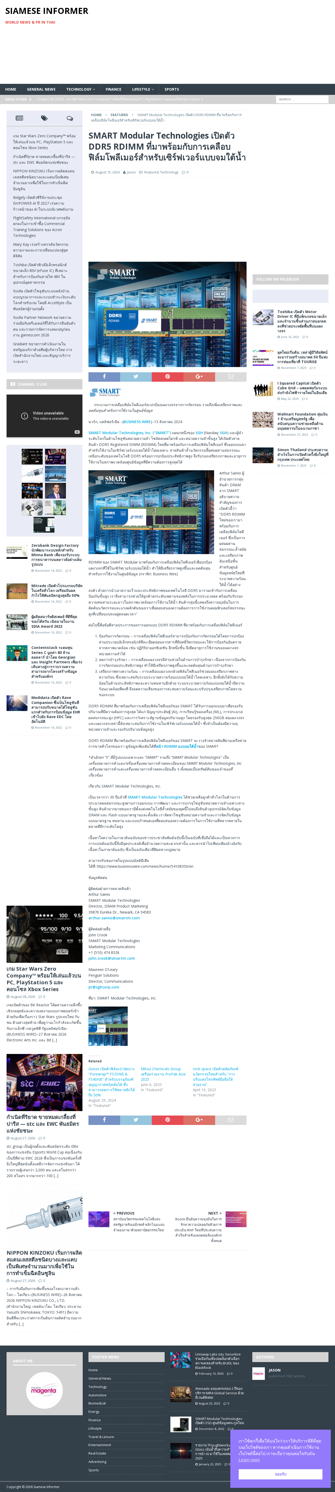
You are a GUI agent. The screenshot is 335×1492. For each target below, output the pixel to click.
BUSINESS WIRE (137, 421)
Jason (131, 172)
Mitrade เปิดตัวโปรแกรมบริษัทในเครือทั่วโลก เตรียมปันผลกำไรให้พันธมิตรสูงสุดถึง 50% (56, 590)
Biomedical (97, 1403)
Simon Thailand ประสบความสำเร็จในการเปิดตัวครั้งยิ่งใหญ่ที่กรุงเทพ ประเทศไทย (302, 454)
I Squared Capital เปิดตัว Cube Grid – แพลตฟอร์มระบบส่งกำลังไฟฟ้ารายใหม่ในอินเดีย (302, 388)
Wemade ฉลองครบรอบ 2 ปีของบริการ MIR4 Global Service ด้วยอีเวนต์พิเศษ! (219, 1393)
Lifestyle (141, 89)
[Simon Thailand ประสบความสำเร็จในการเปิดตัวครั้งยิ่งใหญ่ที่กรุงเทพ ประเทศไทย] (263, 460)
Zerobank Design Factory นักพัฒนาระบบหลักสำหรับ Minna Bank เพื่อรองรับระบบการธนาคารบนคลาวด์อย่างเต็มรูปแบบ (56, 555)
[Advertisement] (222, 42)
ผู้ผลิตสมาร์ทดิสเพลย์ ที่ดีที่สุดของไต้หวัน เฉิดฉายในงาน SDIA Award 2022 (54, 621)
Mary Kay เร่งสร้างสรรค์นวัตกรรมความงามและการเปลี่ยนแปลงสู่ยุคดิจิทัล (40, 250)
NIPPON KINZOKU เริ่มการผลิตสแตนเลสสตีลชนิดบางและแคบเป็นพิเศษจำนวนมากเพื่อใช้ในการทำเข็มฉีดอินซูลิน (44, 1263)
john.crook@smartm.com (111, 958)
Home (10, 89)
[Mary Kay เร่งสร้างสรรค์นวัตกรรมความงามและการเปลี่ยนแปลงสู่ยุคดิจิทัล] (55, 491)
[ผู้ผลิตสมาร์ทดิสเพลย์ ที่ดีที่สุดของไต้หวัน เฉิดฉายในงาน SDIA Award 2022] (17, 627)
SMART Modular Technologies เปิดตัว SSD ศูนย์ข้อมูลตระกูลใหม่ (219, 1420)
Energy (93, 1411)
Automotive (97, 1395)
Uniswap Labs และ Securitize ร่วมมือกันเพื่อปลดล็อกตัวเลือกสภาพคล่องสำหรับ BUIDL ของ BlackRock (218, 1361)
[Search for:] (302, 99)
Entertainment (99, 1444)
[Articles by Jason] (258, 1377)
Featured (151, 172)
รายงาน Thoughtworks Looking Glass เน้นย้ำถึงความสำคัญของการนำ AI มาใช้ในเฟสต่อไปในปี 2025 (219, 1452)
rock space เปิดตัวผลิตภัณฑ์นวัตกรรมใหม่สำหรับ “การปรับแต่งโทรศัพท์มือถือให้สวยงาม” (215, 1076)
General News (41, 89)
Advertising (97, 1461)
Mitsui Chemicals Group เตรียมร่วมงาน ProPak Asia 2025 (163, 1074)
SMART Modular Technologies (155, 797)
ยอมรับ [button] (280, 1474)
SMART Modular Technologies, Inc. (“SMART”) (129, 432)
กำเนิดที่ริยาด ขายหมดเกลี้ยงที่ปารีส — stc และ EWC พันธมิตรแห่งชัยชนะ (43, 1123)
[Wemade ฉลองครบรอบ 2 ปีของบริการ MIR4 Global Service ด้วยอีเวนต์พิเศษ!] (180, 1399)
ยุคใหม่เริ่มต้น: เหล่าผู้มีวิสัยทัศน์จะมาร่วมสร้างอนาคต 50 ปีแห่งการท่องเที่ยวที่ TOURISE (302, 357)
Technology (78, 89)
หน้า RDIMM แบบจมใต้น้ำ (177, 746)
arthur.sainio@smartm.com (114, 917)
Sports (172, 89)
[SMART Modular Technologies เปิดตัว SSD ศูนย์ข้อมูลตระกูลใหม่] (180, 1429)
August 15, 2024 (107, 172)
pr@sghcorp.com (103, 987)
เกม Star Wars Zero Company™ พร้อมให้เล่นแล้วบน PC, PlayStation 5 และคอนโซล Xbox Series (44, 141)
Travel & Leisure (101, 1436)
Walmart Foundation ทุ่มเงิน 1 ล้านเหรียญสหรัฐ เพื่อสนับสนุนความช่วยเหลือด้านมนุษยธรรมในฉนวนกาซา (302, 421)
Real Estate (97, 1453)
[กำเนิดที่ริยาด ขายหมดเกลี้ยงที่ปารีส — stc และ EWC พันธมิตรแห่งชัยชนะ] (55, 456)
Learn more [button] (249, 1460)
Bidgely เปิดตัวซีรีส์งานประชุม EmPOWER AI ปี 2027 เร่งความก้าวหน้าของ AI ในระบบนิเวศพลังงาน (43, 203)
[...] (54, 1039)
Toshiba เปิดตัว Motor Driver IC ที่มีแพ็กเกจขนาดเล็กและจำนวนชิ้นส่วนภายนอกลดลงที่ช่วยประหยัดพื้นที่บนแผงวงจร (302, 321)
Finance (113, 89)
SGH (199, 432)
